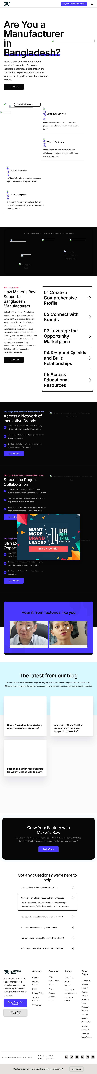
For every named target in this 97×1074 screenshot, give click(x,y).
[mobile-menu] (91, 4)
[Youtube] (77, 1057)
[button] (67, 298)
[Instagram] (82, 1057)
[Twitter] (71, 1057)
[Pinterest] (93, 1057)
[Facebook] (66, 1057)
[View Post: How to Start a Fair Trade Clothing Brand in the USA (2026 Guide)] (25, 708)
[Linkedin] (87, 1057)
